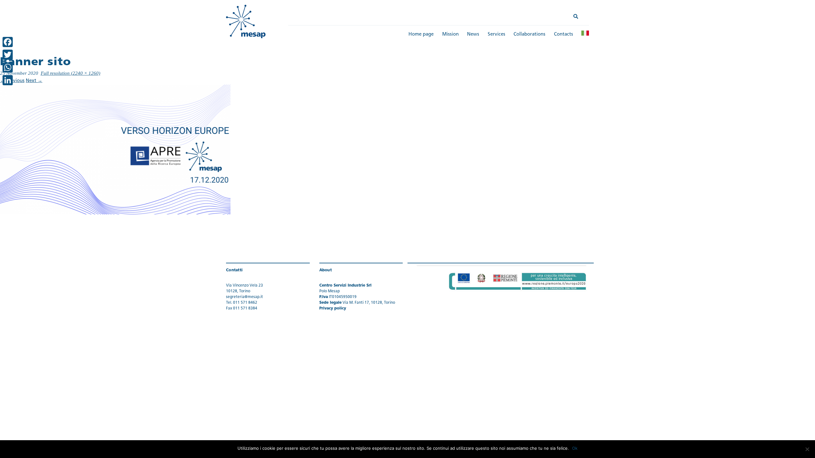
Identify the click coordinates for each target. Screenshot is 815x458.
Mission (450, 34)
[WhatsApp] (7, 67)
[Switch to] (585, 33)
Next (34, 81)
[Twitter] (7, 54)
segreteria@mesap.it (244, 297)
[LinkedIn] (7, 80)
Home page (421, 34)
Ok (575, 448)
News (473, 34)
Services (496, 34)
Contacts (563, 34)
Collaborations (529, 34)
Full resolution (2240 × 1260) (70, 73)
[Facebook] (7, 42)
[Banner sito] (115, 149)
